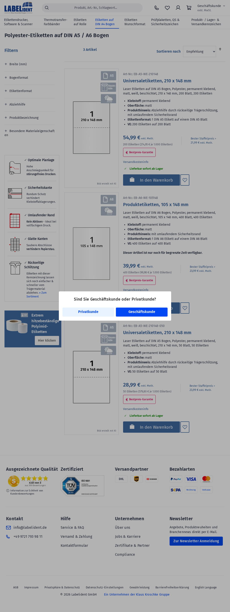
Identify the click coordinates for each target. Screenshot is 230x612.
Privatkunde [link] (88, 312)
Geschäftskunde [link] (141, 312)
